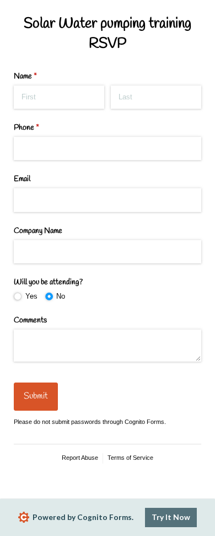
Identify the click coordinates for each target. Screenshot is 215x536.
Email (22, 179)
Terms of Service (130, 457)
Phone (39, 128)
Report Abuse (80, 457)
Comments (30, 320)
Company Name (38, 231)
